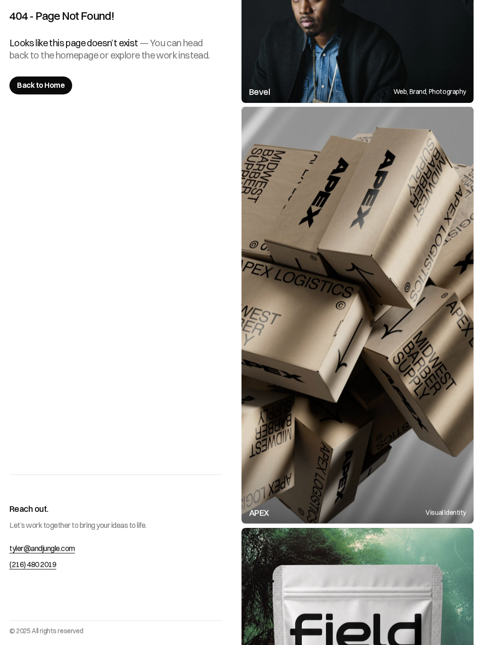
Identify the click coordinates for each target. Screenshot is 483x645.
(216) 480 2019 (32, 564)
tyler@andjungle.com (42, 548)
